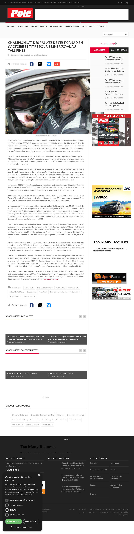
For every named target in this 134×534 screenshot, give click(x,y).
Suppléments (88, 26)
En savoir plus (26, 495)
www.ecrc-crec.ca (51, 279)
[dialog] (22, 501)
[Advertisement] (53, 389)
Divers (93, 494)
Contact (102, 26)
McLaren (60, 415)
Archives (92, 512)
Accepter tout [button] (13, 521)
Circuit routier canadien (116, 477)
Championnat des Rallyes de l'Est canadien (64, 292)
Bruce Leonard (29, 296)
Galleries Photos (95, 509)
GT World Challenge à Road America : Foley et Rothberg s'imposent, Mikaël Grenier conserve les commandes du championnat (26, 339)
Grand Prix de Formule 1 (75, 415)
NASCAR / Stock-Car (98, 470)
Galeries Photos (39, 26)
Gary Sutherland (15, 296)
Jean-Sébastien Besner (45, 288)
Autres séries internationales (96, 477)
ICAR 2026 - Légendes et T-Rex (19, 373)
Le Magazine (56, 26)
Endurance (114, 463)
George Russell (51, 420)
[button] (22, 527)
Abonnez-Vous (72, 26)
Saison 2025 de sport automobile (42, 415)
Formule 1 (94, 463)
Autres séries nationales (116, 486)
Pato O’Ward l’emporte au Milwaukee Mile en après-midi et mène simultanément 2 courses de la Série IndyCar (66, 339)
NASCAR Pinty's (17, 424)
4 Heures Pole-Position (120, 512)
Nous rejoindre (123, 515)
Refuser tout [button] (31, 521)
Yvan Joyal (43, 292)
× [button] (39, 475)
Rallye (113, 470)
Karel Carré (60, 288)
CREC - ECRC (29, 288)
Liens (83, 512)
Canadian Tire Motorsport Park (23, 420)
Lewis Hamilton (47, 424)
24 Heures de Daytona (20, 415)
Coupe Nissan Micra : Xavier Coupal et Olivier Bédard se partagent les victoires (73, 465)
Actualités (23, 26)
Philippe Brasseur (42, 55)
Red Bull (63, 420)
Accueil (10, 26)
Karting (93, 485)
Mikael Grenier (75, 420)
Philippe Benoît (73, 288)
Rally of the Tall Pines (17, 292)
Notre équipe (103, 512)
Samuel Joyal (31, 292)
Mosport (40, 420)
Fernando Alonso (32, 424)
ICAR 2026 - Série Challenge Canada (63, 373)
